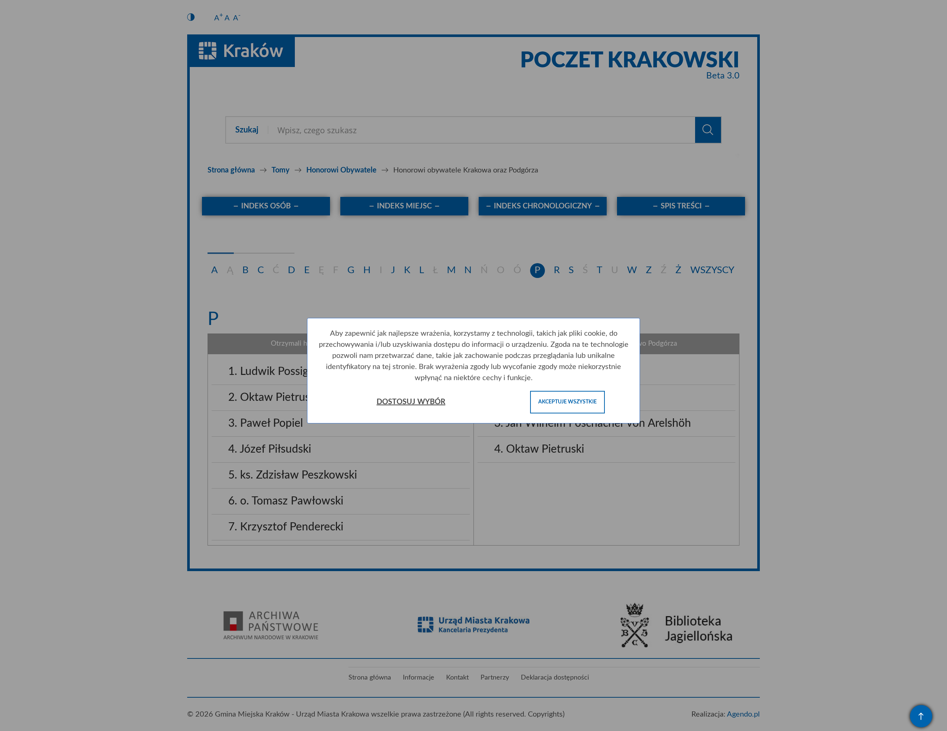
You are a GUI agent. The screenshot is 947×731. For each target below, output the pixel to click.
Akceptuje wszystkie (567, 402)
